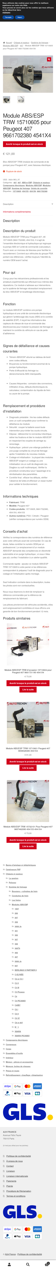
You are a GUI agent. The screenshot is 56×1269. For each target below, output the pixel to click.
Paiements (11, 1180)
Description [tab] (8, 204)
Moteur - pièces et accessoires (19, 1062)
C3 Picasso (20, 992)
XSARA (18, 1031)
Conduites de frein (20, 895)
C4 (16, 996)
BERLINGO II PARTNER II (26, 970)
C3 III (17, 987)
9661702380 (42, 191)
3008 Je (18, 926)
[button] (49, 59)
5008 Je (18, 961)
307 (16, 939)
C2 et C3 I (19, 979)
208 (16, 922)
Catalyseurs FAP (13, 869)
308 (16, 944)
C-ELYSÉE (19, 974)
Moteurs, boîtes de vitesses (18, 1066)
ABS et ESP (27, 182)
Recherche (28, 1264)
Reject (20, 17)
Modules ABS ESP (10, 45)
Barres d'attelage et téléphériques (21, 865)
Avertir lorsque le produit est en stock (24, 144)
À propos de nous (14, 1161)
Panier (43, 1262)
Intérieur (9, 1057)
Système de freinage (39, 42)
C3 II (17, 983)
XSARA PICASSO (22, 1035)
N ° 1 (17, 1027)
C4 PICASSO (20, 1000)
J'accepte (8, 17)
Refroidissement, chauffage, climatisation (24, 1075)
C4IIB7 (17, 1005)
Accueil (9, 42)
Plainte (9, 1186)
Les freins (16, 900)
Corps (8, 1049)
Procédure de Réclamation (18, 1191)
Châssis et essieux (21, 42)
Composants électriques (14, 185)
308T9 (17, 948)
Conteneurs (11, 1044)
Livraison (10, 1171)
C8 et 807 (19, 1022)
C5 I (16, 1009)
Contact (10, 1165)
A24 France (10, 1254)
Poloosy (12, 882)
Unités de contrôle (39, 188)
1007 (17, 908)
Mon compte (9, 1264)
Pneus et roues (12, 1070)
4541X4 (33, 191)
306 (16, 935)
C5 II (17, 1014)
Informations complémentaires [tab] (17, 211)
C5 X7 (17, 1018)
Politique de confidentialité (18, 1156)
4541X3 (25, 191)
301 (16, 930)
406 (16, 952)
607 (16, 965)
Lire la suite (28, 689)
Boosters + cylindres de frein (25, 891)
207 (16, 917)
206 (16, 913)
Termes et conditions (15, 1195)
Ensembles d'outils (14, 1053)
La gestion (13, 878)
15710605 (17, 191)
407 (21, 45)
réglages (6, 12)
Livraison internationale (17, 1176)
